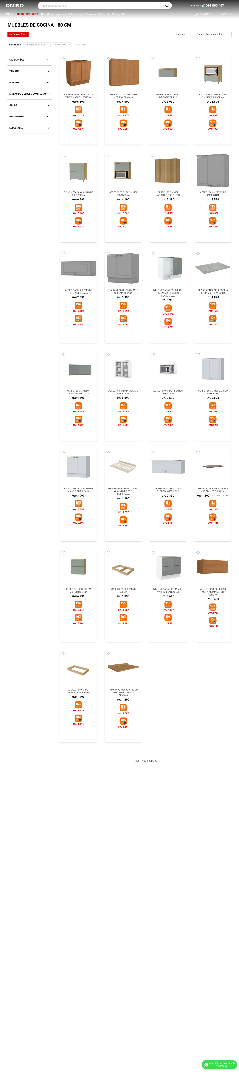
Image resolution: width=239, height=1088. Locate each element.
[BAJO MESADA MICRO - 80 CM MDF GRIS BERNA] (213, 72)
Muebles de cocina (35, 45)
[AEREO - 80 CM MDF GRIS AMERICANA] (213, 170)
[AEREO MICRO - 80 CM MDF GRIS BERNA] (123, 170)
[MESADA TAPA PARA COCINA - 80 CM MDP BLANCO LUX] (213, 268)
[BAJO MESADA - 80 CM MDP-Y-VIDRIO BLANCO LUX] (168, 567)
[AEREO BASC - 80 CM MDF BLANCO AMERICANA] (168, 466)
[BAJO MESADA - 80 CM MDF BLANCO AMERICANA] (78, 466)
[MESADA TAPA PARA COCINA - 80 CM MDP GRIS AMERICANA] (123, 466)
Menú (9, 14)
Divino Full (103, 14)
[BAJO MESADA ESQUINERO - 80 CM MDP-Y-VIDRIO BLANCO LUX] (168, 268)
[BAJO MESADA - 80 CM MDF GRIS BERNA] (78, 170)
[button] (167, 5)
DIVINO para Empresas (53, 14)
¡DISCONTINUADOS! (27, 14)
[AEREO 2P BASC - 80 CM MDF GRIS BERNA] (78, 567)
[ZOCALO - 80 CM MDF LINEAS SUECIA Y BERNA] (78, 668)
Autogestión (75, 14)
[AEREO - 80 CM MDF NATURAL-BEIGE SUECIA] (168, 170)
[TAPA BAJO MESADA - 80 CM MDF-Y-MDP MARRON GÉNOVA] (123, 668)
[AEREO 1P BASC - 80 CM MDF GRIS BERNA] (168, 72)
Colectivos (90, 14)
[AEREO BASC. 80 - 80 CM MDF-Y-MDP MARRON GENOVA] (213, 567)
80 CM (59, 45)
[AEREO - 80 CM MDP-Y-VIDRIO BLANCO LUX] (78, 369)
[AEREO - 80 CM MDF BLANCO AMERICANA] (123, 369)
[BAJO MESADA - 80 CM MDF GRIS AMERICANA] (123, 268)
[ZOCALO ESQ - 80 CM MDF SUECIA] (123, 567)
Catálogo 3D (118, 14)
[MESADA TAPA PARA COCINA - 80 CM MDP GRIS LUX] (213, 466)
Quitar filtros (80, 44)
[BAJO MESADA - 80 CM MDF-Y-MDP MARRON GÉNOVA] (78, 72)
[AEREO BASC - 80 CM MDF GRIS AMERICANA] (78, 268)
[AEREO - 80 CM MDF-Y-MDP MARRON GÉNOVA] (123, 72)
